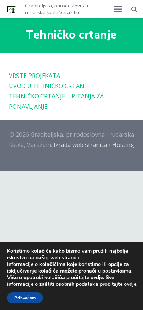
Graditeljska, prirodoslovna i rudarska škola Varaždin (56, 9)
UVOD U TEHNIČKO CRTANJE (49, 86)
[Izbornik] (118, 9)
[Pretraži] (134, 9)
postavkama (116, 271)
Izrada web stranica (80, 145)
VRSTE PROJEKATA (34, 76)
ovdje (97, 277)
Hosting (123, 145)
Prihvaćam (25, 298)
